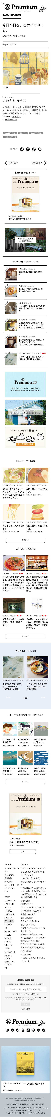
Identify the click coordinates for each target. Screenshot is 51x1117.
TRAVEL (8, 911)
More (25, 540)
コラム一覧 (25, 961)
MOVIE (8, 938)
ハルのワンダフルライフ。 (32, 878)
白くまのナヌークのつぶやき (32, 944)
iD (6, 928)
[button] (8, 698)
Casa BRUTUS (21, 1108)
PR (6, 968)
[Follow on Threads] (17, 1030)
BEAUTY (8, 918)
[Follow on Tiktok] (28, 1030)
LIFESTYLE (10, 900)
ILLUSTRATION (12, 15)
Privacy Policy (30, 1113)
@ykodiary (16, 116)
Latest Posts (25, 548)
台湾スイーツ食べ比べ (30, 921)
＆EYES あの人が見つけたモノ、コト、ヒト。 (32, 873)
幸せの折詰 (25, 900)
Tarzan (24, 1110)
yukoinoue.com (11, 120)
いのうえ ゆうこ (15, 99)
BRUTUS (11, 1108)
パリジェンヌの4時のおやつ (32, 907)
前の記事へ (13, 163)
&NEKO (8, 924)
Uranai (8, 945)
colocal (30, 1110)
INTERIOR (9, 914)
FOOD (8, 907)
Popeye (18, 1110)
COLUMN (23, 133)
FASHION (9, 904)
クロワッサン (31, 1108)
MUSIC (8, 935)
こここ (36, 1110)
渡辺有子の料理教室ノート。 (32, 934)
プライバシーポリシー (26, 997)
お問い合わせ (40, 1113)
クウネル (12, 1110)
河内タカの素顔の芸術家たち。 (33, 947)
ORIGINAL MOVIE (10, 963)
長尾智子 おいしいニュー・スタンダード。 (33, 929)
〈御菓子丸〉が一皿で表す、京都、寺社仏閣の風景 (33, 895)
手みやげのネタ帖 (28, 924)
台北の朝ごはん (27, 918)
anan (5, 1108)
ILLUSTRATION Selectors (25, 715)
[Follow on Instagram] (7, 1030)
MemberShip (12, 885)
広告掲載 (8, 881)
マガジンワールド (12, 1113)
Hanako (45, 1108)
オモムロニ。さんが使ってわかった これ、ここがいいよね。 (33, 889)
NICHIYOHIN (11, 931)
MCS (40, 1110)
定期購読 (8, 878)
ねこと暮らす (26, 951)
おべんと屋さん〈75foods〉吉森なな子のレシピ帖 (33, 939)
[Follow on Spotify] (33, 1030)
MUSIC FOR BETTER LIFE (33, 958)
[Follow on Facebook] (43, 1030)
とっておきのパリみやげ (31, 911)
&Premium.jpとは (12, 870)
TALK (7, 948)
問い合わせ (9, 875)
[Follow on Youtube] (23, 1030)
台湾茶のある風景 (28, 914)
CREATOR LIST (9, 890)
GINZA (38, 1108)
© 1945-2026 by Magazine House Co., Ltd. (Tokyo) (25, 1104)
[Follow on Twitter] (12, 1030)
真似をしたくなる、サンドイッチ (33, 883)
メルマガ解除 (25, 1009)
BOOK (8, 942)
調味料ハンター (27, 904)
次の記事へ (37, 163)
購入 (22, 852)
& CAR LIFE (26, 954)
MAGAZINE (10, 952)
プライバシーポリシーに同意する (27, 994)
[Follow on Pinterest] (38, 1030)
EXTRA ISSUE (8, 957)
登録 (25, 1004)
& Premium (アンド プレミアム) (25, 8)
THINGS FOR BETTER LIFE (33, 868)
